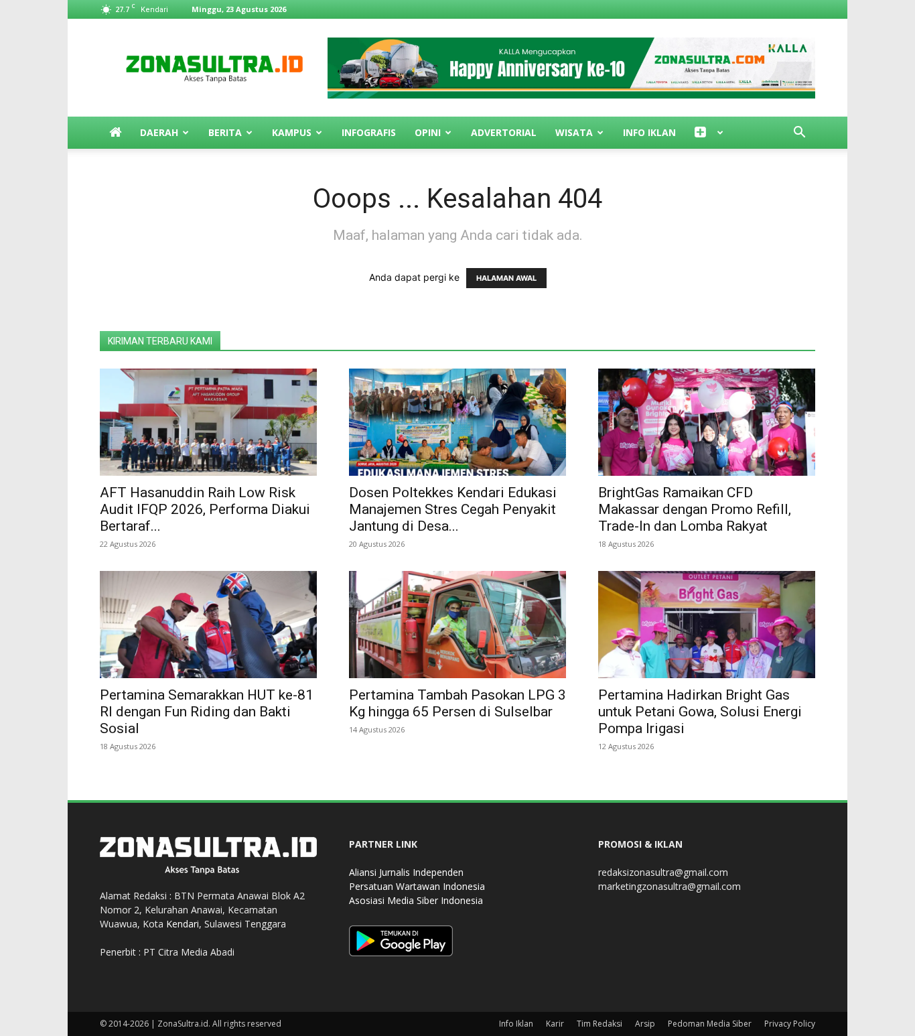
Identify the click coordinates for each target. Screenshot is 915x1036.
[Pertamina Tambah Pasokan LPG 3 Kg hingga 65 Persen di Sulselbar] (457, 624)
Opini (428, 132)
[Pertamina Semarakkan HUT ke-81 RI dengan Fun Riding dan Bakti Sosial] (208, 624)
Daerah (159, 132)
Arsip (645, 1023)
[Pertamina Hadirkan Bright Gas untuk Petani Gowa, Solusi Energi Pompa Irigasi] (706, 624)
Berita (225, 132)
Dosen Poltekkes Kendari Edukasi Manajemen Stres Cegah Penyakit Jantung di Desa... (453, 509)
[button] (799, 133)
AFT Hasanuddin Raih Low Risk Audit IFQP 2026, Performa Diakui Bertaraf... (205, 509)
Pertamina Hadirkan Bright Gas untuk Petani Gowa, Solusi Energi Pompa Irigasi (700, 711)
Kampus (291, 132)
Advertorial (504, 132)
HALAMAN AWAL (506, 278)
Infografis (369, 132)
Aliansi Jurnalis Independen (406, 872)
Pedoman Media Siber (710, 1023)
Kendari (182, 923)
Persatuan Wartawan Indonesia (417, 886)
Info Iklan (649, 132)
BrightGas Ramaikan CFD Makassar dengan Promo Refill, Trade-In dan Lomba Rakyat (694, 509)
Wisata (574, 132)
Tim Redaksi (599, 1023)
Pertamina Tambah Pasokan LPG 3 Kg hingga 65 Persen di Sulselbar (457, 703)
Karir (555, 1023)
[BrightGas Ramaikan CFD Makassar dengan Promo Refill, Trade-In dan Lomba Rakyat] (706, 422)
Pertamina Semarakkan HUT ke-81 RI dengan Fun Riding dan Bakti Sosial (206, 711)
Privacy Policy (789, 1023)
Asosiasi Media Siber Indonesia (416, 900)
